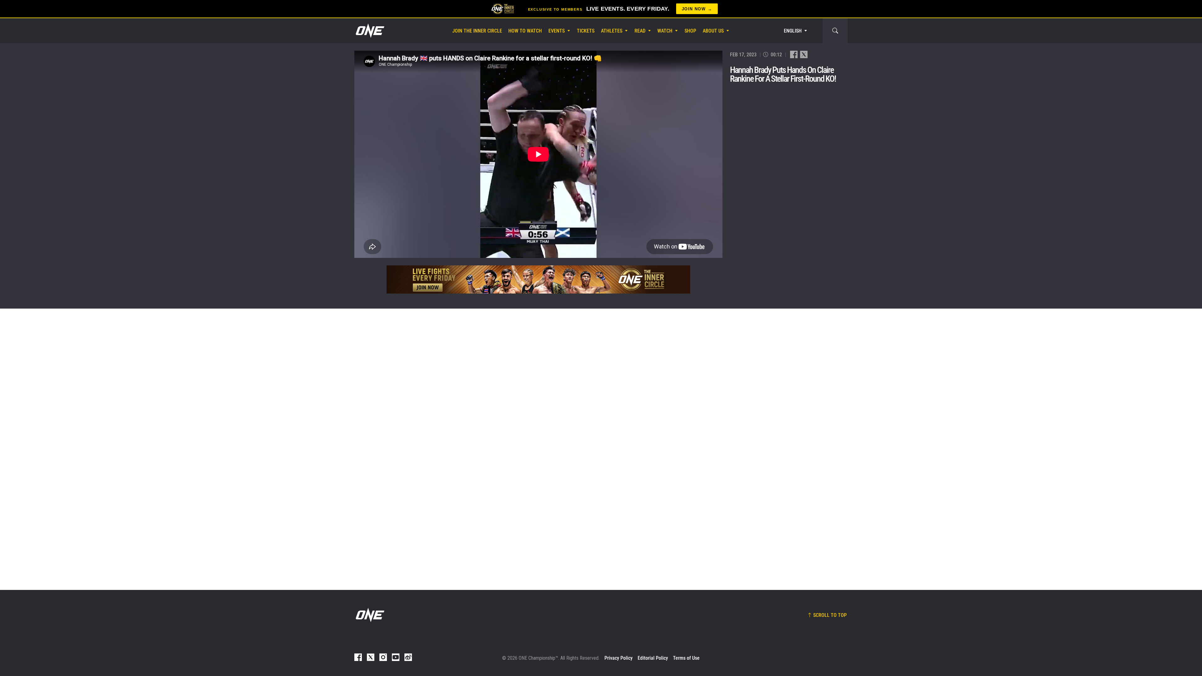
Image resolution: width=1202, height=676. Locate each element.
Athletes (611, 31)
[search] (835, 30)
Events (556, 31)
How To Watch (525, 31)
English (793, 31)
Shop (690, 31)
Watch (664, 31)
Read (639, 31)
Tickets (585, 31)
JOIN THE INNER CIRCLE (477, 31)
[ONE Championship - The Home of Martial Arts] (369, 30)
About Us (713, 31)
